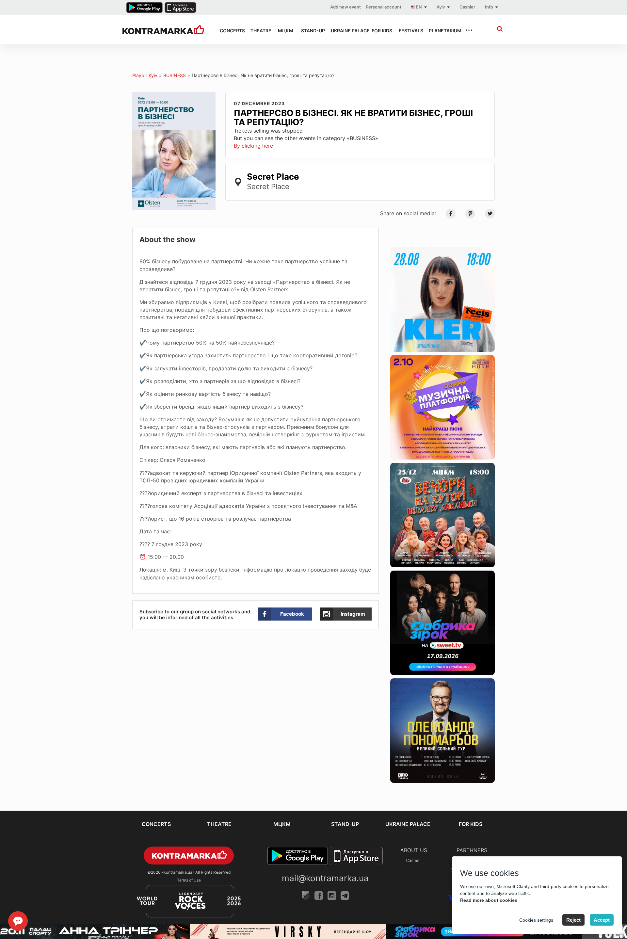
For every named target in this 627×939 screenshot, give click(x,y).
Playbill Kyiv (144, 75)
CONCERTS (229, 30)
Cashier (467, 6)
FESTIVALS (408, 30)
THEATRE (258, 30)
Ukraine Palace (345, 30)
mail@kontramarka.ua (325, 878)
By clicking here (253, 145)
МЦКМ (283, 30)
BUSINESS (174, 75)
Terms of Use (189, 880)
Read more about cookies (488, 900)
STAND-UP (310, 30)
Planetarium (441, 30)
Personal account (383, 6)
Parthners (472, 850)
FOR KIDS (379, 30)
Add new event (345, 6)
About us (413, 850)
